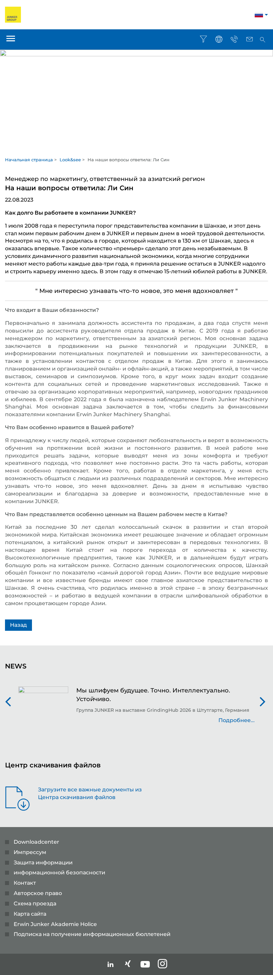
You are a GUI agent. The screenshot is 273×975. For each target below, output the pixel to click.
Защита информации (43, 862)
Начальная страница (29, 159)
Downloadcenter (36, 842)
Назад (18, 625)
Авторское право (38, 893)
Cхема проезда (35, 903)
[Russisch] (259, 15)
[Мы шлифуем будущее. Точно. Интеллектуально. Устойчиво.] (43, 708)
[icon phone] (234, 39)
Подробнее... (236, 720)
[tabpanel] (136, 97)
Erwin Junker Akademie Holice (55, 924)
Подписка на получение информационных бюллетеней (92, 934)
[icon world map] (219, 39)
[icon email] (249, 39)
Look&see (70, 159)
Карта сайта (30, 914)
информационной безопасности (59, 872)
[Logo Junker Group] (13, 14)
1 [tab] (136, 149)
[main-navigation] (10, 39)
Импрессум (30, 852)
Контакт (25, 883)
